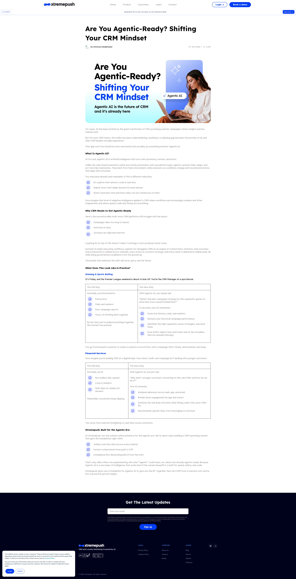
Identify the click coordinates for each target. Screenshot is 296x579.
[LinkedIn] (215, 546)
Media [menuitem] (164, 558)
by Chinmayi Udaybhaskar (102, 47)
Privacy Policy (49, 558)
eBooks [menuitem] (188, 558)
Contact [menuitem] (172, 4)
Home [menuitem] (113, 4)
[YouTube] (211, 546)
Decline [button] (20, 571)
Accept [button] (9, 571)
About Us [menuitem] (165, 550)
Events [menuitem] (188, 554)
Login (218, 4)
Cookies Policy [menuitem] (143, 554)
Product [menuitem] (127, 4)
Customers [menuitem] (143, 4)
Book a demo (240, 4)
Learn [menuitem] (159, 4)
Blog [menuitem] (187, 550)
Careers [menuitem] (165, 554)
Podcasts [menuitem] (189, 562)
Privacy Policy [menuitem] (143, 550)
